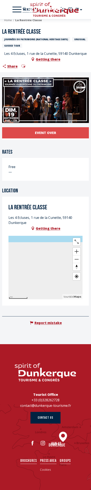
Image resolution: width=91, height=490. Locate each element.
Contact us (45, 418)
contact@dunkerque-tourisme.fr (45, 405)
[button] (79, 9)
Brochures (28, 460)
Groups (65, 460)
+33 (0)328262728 (45, 400)
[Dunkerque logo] (45, 372)
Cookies (45, 470)
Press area (48, 460)
